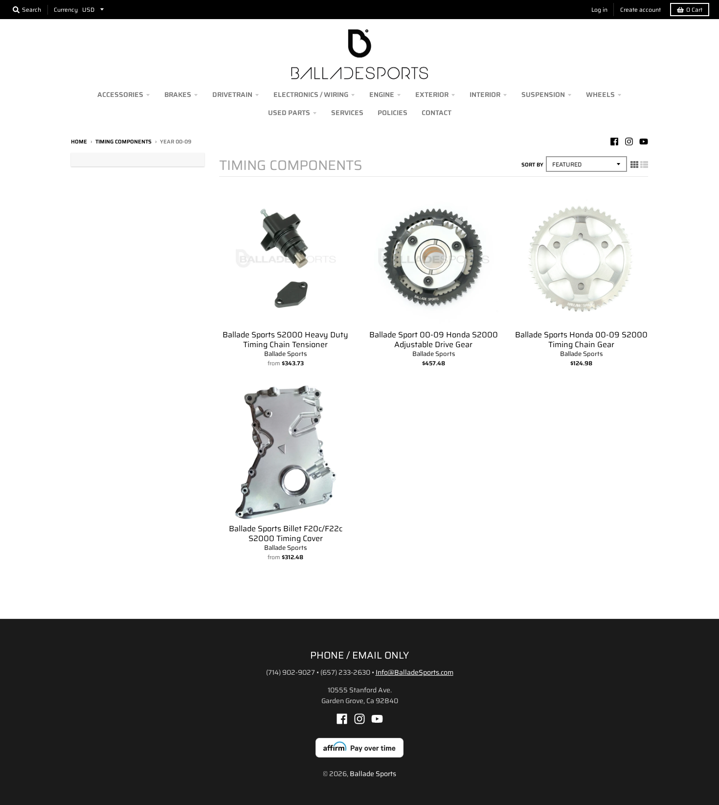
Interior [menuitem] (485, 94)
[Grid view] (634, 164)
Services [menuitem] (347, 112)
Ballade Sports (285, 354)
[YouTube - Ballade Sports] (643, 141)
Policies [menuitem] (392, 112)
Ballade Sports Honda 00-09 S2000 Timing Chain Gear (581, 340)
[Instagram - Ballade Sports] (629, 141)
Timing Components (123, 142)
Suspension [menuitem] (543, 94)
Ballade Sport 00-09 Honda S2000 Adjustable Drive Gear (433, 340)
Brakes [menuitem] (177, 94)
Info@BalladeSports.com (414, 672)
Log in (599, 9)
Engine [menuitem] (381, 94)
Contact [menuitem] (436, 112)
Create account (640, 9)
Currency (66, 9)
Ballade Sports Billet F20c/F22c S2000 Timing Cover (285, 533)
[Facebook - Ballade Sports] (614, 141)
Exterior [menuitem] (432, 94)
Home (79, 142)
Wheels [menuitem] (600, 94)
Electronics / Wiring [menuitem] (310, 94)
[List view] (644, 164)
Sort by (532, 165)
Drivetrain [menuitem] (232, 94)
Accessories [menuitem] (120, 94)
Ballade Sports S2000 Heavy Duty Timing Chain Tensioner (285, 340)
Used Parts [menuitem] (289, 112)
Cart (694, 9)
